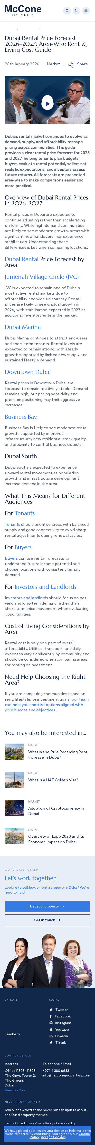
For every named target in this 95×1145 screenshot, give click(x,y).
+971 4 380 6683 (55, 1071)
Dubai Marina (23, 327)
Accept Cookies (53, 1137)
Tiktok (60, 1043)
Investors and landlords (26, 598)
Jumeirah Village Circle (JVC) (42, 276)
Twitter (61, 1010)
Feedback (12, 1034)
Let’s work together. (31, 878)
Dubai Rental (21, 259)
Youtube (62, 1030)
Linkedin (61, 1036)
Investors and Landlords (45, 586)
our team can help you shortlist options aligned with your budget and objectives (47, 705)
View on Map (15, 1090)
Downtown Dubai (28, 372)
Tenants (25, 513)
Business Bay (21, 416)
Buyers (23, 547)
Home (9, 29)
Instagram (63, 1023)
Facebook (63, 1017)
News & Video (28, 29)
